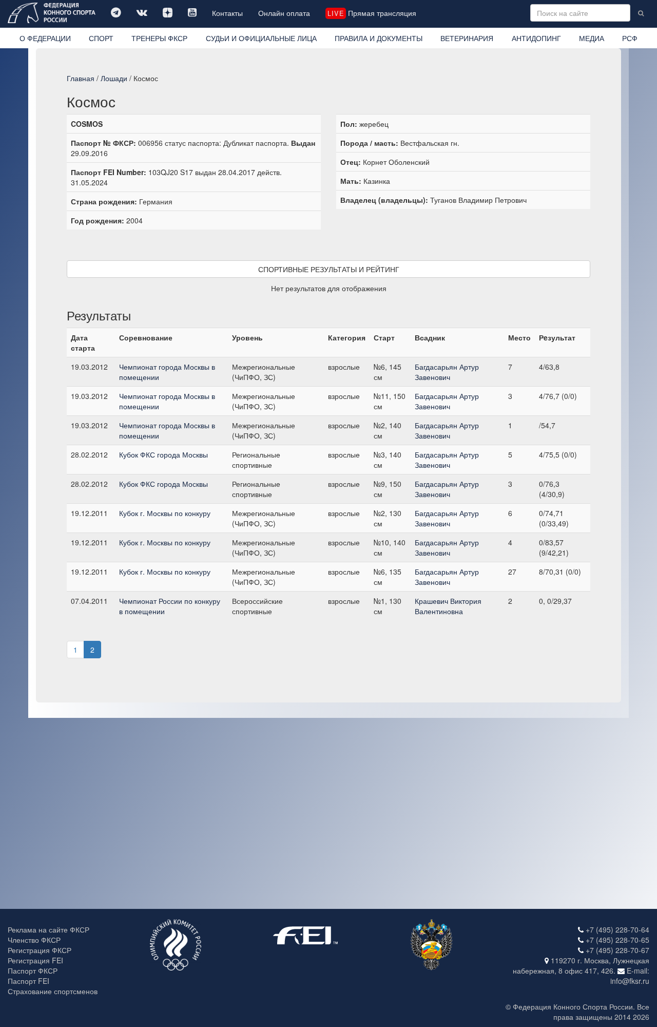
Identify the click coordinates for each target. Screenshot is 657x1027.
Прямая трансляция (371, 13)
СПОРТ (101, 38)
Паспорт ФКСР (32, 970)
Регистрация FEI (35, 960)
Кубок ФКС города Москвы (163, 454)
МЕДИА (591, 38)
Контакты (227, 13)
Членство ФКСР (34, 940)
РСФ (629, 38)
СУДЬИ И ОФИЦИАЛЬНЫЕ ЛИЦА (261, 38)
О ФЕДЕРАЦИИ (45, 38)
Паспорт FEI (28, 981)
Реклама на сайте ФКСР (48, 929)
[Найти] (640, 13)
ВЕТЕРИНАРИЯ (466, 38)
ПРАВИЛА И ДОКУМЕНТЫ (378, 38)
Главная (80, 78)
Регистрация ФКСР (39, 950)
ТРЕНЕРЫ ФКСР (159, 38)
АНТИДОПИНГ (536, 38)
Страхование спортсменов (53, 991)
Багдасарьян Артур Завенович (447, 372)
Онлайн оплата (284, 13)
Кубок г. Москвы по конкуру (164, 513)
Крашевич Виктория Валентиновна (448, 606)
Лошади (114, 78)
